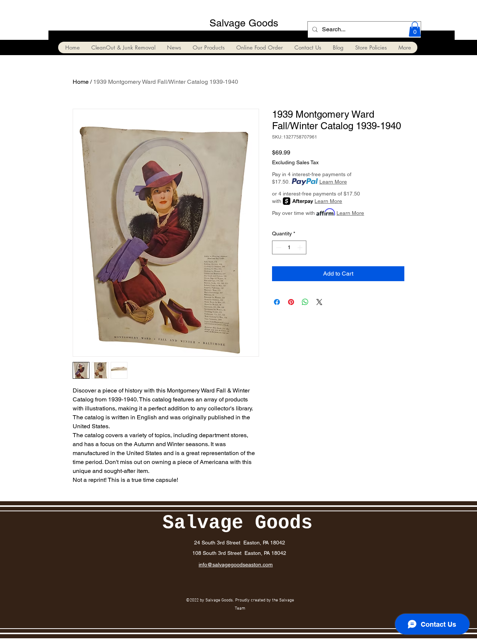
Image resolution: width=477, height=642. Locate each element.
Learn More (333, 182)
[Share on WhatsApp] (305, 302)
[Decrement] (277, 247)
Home (81, 81)
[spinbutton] (289, 247)
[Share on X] (319, 302)
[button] (414, 29)
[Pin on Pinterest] (291, 302)
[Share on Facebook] (276, 302)
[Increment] (300, 247)
